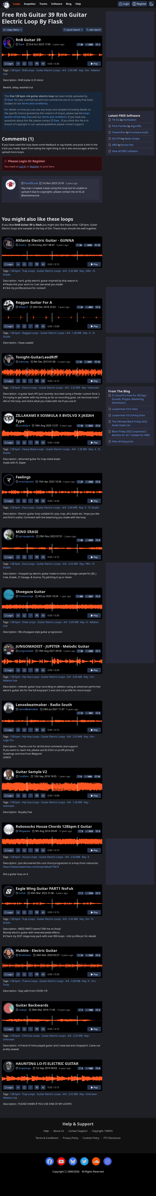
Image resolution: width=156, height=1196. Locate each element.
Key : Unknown (90, 387)
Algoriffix (136, 126)
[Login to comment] (36, 63)
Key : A (87, 333)
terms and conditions (34, 103)
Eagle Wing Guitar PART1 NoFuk (44, 888)
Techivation (129, 119)
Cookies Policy (91, 1138)
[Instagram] (107, 1161)
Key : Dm (84, 70)
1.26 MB (76, 333)
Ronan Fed (127, 145)
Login (10, 63)
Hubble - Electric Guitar (36, 950)
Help (78, 4)
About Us (58, 1131)
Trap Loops (28, 271)
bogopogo (25, 1068)
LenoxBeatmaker (28, 709)
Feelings (23, 476)
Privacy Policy (70, 1138)
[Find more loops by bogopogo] (18, 1087)
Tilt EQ (115, 119)
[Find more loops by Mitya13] (18, 326)
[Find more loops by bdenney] (18, 381)
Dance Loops (29, 387)
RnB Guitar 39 (28, 39)
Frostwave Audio (138, 132)
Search (95, 29)
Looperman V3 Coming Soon (128, 415)
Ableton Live (10, 680)
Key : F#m (85, 563)
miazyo (23, 1009)
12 (99, 362)
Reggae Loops (30, 333)
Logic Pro (8, 740)
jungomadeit (26, 651)
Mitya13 (23, 307)
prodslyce (24, 425)
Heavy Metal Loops (33, 449)
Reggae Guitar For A (34, 302)
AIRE (114, 145)
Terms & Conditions (47, 1138)
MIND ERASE (27, 531)
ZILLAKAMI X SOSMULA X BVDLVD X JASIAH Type (55, 418)
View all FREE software (125, 151)
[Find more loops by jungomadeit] (18, 670)
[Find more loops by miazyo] (18, 1029)
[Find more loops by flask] (18, 63)
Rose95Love (31, 183)
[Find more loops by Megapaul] (18, 850)
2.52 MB (73, 271)
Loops (16, 4)
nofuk (22, 893)
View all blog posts (122, 441)
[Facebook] (49, 1161)
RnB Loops (28, 70)
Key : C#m (85, 271)
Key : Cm (89, 677)
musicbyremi (26, 481)
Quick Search (74, 29)
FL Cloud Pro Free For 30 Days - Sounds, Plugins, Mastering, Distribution (129, 399)
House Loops (29, 857)
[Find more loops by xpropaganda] (18, 557)
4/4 (64, 70)
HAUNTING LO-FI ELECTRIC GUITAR (47, 1063)
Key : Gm (89, 736)
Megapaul (24, 831)
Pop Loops (28, 507)
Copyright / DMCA (102, 1131)
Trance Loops (30, 981)
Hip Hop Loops (30, 677)
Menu (13, 29)
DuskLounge (26, 596)
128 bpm (15, 70)
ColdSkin (24, 776)
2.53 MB (77, 736)
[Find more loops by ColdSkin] (18, 795)
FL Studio (93, 507)
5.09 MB (75, 981)
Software (56, 4)
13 (99, 245)
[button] (151, 4)
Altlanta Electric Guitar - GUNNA (45, 240)
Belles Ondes (132, 138)
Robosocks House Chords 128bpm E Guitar (54, 826)
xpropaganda (26, 536)
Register (34, 166)
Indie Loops (29, 622)
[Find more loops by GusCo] (18, 264)
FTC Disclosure (112, 1138)
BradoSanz (25, 955)
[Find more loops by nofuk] (18, 912)
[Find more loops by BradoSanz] (18, 974)
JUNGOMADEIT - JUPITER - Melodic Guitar (52, 646)
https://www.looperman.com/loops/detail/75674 (31, 866)
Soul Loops (28, 563)
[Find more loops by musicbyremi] (18, 501)
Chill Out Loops (31, 1035)
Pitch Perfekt (119, 126)
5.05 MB (72, 70)
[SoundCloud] (96, 1161)
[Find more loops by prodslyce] (18, 442)
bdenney (24, 361)
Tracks (43, 4)
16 (99, 776)
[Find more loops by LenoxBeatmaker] (18, 730)
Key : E (82, 507)
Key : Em (84, 919)
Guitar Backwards (32, 1005)
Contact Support (77, 1131)
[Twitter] (84, 1161)
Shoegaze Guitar (31, 591)
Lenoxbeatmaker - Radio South (44, 704)
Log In (22, 166)
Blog (68, 4)
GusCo (22, 245)
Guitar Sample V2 (31, 771)
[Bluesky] (73, 1161)
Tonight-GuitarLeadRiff (37, 357)
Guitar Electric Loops (48, 70)
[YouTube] (61, 1161)
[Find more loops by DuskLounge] (18, 615)
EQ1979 (116, 138)
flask (21, 44)
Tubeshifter (118, 132)
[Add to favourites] (30, 63)
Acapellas (29, 4)
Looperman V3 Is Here (125, 409)
